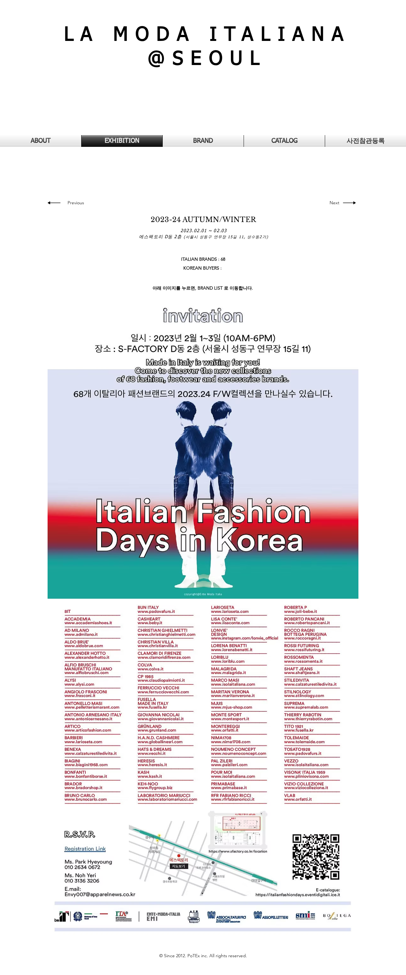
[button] (332, 203)
